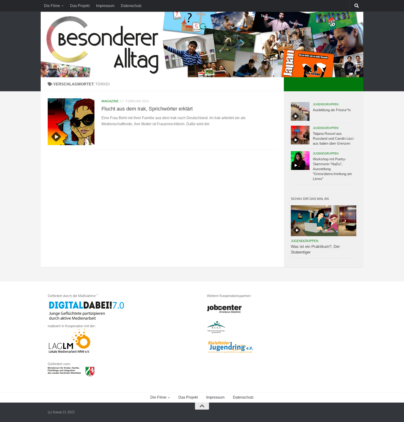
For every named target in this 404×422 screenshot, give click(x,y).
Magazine (110, 101)
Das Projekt (80, 6)
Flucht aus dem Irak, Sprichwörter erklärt (147, 109)
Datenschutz (131, 6)
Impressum (105, 6)
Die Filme (52, 6)
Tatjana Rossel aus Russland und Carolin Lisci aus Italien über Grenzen (333, 138)
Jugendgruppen (326, 104)
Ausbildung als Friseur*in (332, 110)
